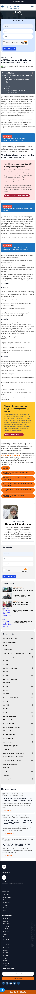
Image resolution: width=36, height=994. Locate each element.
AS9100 (5, 958)
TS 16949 (6, 775)
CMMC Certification (9, 642)
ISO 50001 (6, 963)
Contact (5, 913)
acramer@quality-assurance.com (12, 884)
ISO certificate (8, 720)
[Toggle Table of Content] (31, 73)
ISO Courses (6, 902)
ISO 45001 (6, 705)
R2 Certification (8, 768)
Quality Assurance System (12, 760)
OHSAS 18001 (7, 749)
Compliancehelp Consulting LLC (11, 455)
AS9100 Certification (10, 638)
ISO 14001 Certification (10, 668)
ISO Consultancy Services (11, 727)
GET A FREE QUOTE (9, 49)
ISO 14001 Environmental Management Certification (15, 473)
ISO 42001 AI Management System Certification (14, 496)
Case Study (6, 908)
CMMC (5, 934)
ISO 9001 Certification (10, 716)
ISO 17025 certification (10, 679)
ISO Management (9, 735)
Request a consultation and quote (16, 196)
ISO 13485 (6, 661)
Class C (8, 88)
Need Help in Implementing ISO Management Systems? (18, 80)
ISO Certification (8, 723)
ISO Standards (8, 738)
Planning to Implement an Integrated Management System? (16, 91)
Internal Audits (7, 897)
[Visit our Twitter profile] (7, 983)
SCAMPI (6, 83)
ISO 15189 (5, 950)
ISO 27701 (6, 939)
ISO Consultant (8, 731)
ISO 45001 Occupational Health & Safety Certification (16, 478)
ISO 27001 (6, 694)
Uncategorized (8, 779)
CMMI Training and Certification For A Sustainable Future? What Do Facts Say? (17, 822)
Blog (4, 910)
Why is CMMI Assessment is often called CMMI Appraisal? (18, 76)
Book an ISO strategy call (13, 435)
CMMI (5, 646)
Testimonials (7, 900)
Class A (8, 85)
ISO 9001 (5, 468)
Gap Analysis (7, 650)
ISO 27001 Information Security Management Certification (17, 484)
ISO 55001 (6, 709)
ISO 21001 (6, 687)
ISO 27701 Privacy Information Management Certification (17, 490)
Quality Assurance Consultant (13, 757)
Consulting (6, 895)
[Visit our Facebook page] (3, 983)
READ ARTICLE (8, 810)
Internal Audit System (10, 657)
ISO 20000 (6, 683)
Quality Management (10, 764)
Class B (8, 87)
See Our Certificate (18, 992)
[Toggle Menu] (32, 7)
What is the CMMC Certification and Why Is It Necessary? (17, 844)
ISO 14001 (6, 664)
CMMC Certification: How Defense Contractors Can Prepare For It (18, 799)
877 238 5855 (19, 2)
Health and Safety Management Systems (17, 653)
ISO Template (7, 742)
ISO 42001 (6, 701)
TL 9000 (5, 772)
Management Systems (10, 746)
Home (15, 14)
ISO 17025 (6, 675)
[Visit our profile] (10, 983)
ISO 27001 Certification (10, 698)
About (5, 905)
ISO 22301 (6, 690)
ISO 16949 (6, 672)
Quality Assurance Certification (13, 753)
